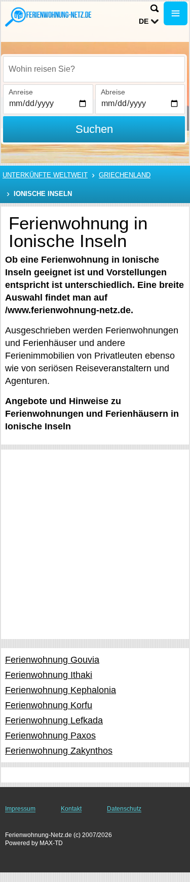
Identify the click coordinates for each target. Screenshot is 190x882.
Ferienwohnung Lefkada (54, 720)
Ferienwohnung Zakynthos (58, 751)
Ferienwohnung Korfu (48, 705)
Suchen (94, 129)
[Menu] (175, 13)
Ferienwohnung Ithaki (48, 675)
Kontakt (71, 808)
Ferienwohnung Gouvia (52, 660)
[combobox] (94, 69)
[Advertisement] (95, 544)
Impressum (20, 808)
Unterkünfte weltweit (45, 175)
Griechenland (124, 175)
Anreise (21, 92)
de (143, 21)
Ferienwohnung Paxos (50, 735)
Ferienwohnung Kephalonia (60, 690)
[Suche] (154, 8)
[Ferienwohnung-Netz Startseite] (48, 17)
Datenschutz (124, 808)
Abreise (113, 92)
